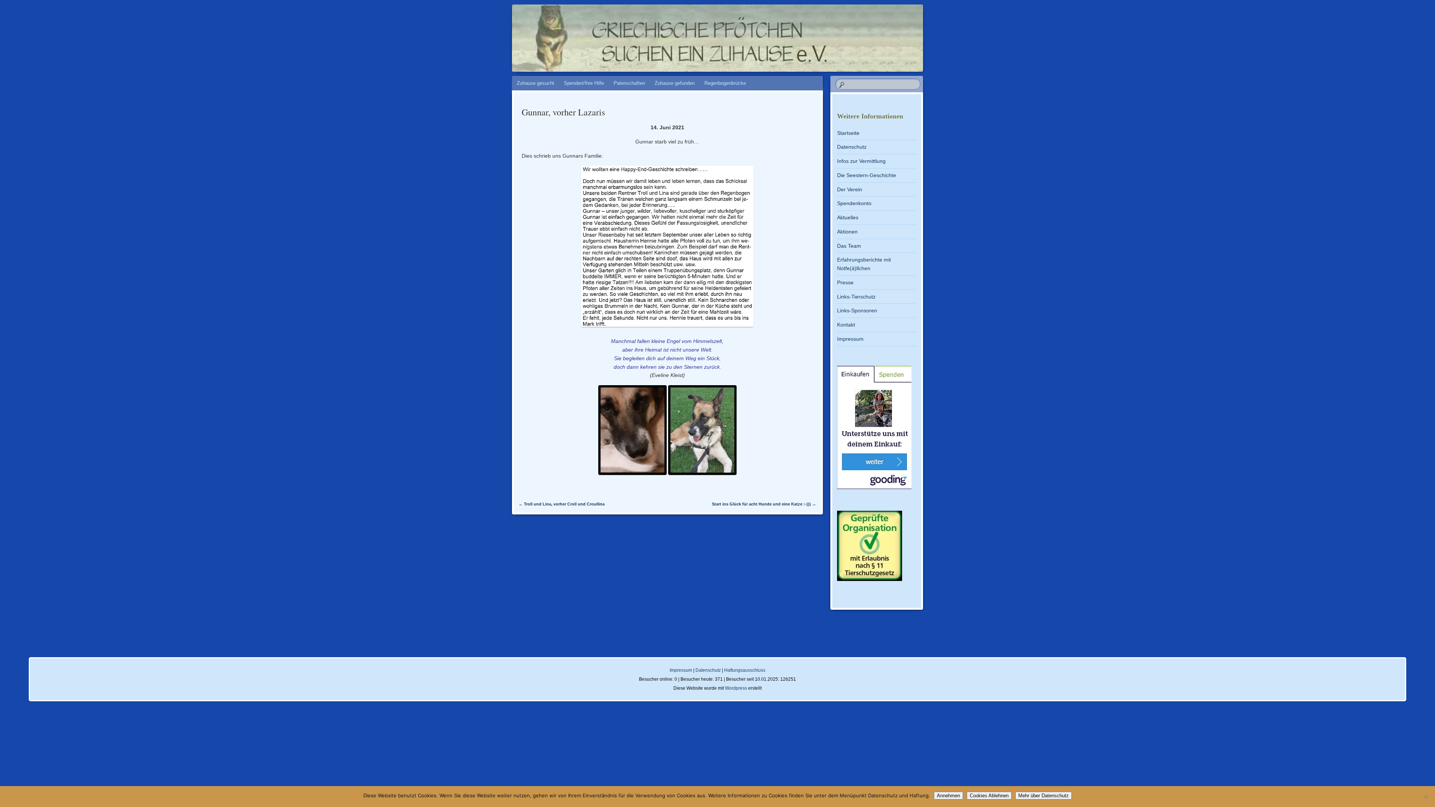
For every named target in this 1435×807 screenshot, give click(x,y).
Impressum (850, 339)
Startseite (848, 133)
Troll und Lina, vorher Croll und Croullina (562, 504)
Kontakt (846, 325)
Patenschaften (629, 83)
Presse (845, 282)
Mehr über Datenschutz (1043, 795)
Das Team (849, 246)
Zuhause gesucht (535, 83)
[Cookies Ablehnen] (1425, 796)
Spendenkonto (854, 203)
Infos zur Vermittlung (861, 161)
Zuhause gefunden (675, 83)
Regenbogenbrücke (725, 83)
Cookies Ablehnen (989, 795)
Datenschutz (852, 147)
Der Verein (849, 189)
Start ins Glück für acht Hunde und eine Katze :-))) (764, 504)
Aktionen (847, 232)
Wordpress (736, 688)
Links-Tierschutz (856, 297)
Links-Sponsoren (857, 310)
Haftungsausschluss (744, 670)
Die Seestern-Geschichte (866, 175)
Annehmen (948, 795)
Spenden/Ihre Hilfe (584, 83)
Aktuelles (847, 217)
